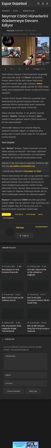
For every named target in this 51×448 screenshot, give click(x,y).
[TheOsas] (10, 233)
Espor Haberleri (8, 218)
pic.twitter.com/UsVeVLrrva (22, 166)
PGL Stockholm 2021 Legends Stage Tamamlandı (11, 328)
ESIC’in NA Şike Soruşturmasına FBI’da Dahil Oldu (38, 300)
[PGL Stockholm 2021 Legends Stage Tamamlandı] (13, 313)
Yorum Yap (9, 339)
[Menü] (47, 3)
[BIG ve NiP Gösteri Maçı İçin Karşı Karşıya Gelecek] (38, 313)
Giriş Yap (33, 391)
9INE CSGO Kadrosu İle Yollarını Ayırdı (12, 299)
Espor (40, 214)
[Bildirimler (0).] (43, 3)
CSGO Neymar (30, 214)
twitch (39, 83)
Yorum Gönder (13, 391)
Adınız (8, 375)
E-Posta (8, 383)
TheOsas (10, 30)
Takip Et (25, 235)
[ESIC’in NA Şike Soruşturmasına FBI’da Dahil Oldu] (38, 285)
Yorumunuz (10, 356)
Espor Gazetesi (14, 3)
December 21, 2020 (32, 171)
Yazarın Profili (41, 227)
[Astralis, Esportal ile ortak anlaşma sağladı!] (38, 257)
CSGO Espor (19, 214)
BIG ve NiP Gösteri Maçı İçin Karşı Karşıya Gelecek (38, 328)
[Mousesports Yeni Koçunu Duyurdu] (13, 257)
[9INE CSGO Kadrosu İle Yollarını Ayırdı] (13, 285)
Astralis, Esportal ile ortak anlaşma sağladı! (36, 272)
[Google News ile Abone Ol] (39, 69)
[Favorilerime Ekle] (5, 69)
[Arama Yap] (38, 3)
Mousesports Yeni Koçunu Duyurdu (10, 271)
